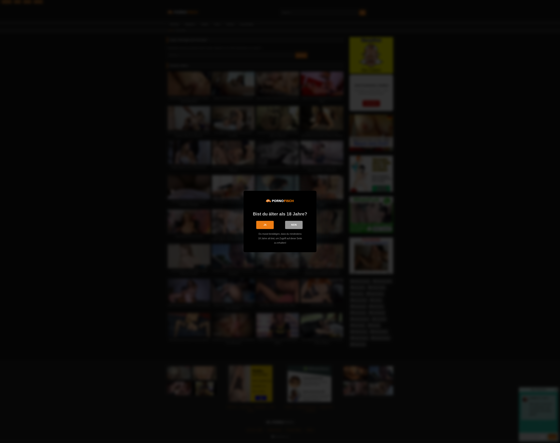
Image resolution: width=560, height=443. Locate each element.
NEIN (294, 225)
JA (265, 225)
